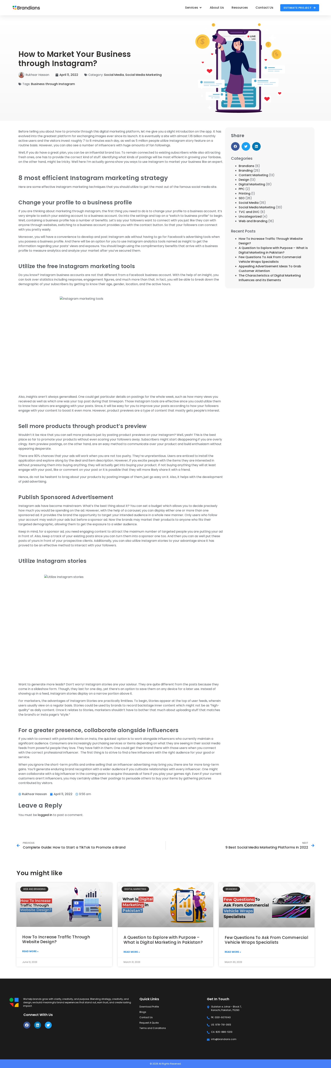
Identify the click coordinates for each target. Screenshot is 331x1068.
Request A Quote (149, 1022)
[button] (235, 146)
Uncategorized (250, 216)
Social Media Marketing (143, 75)
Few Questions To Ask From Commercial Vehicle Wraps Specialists (270, 259)
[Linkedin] (37, 1025)
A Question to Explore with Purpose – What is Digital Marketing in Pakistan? (273, 250)
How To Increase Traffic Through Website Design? (56, 939)
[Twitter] (48, 1025)
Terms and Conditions (152, 1028)
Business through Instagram (53, 84)
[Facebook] (26, 1025)
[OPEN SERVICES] (200, 7)
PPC (242, 189)
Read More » (30, 951)
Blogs (142, 1012)
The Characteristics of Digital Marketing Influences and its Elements (270, 277)
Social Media (114, 75)
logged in (45, 815)
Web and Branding (253, 221)
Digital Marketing (252, 184)
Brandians (246, 166)
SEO (242, 198)
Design (244, 180)
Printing (244, 193)
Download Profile (149, 1006)
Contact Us (146, 1017)
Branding (246, 170)
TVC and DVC (249, 212)
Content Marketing (253, 175)
